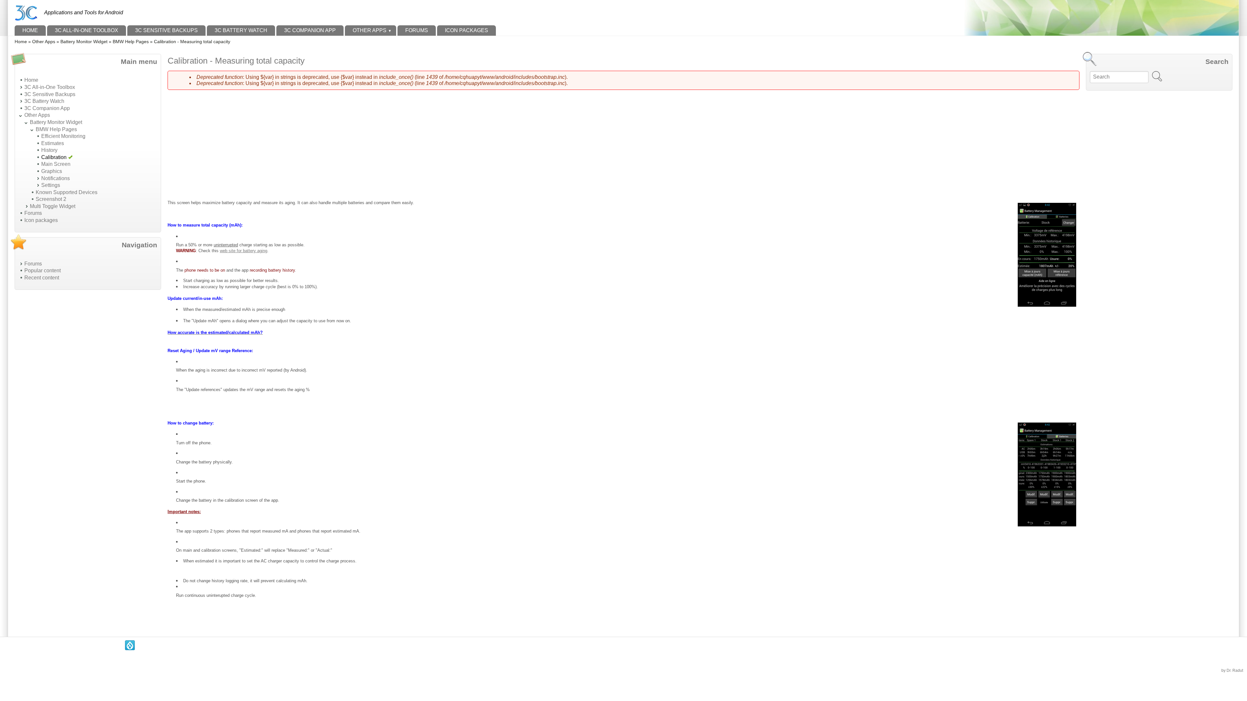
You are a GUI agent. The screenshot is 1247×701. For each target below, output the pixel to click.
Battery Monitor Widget (83, 41)
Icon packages (466, 30)
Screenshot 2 (51, 199)
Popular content (42, 270)
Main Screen (55, 164)
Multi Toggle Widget (52, 206)
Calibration (54, 157)
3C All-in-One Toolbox (86, 30)
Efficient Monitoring (63, 136)
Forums (416, 30)
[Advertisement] (63, 392)
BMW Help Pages (131, 41)
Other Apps (369, 30)
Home (30, 30)
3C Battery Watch (241, 30)
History (49, 150)
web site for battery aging (243, 250)
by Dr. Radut (1232, 670)
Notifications (55, 178)
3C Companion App (310, 30)
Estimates (52, 143)
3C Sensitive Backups (166, 30)
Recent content (41, 277)
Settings (50, 185)
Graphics (51, 171)
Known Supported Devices (66, 192)
